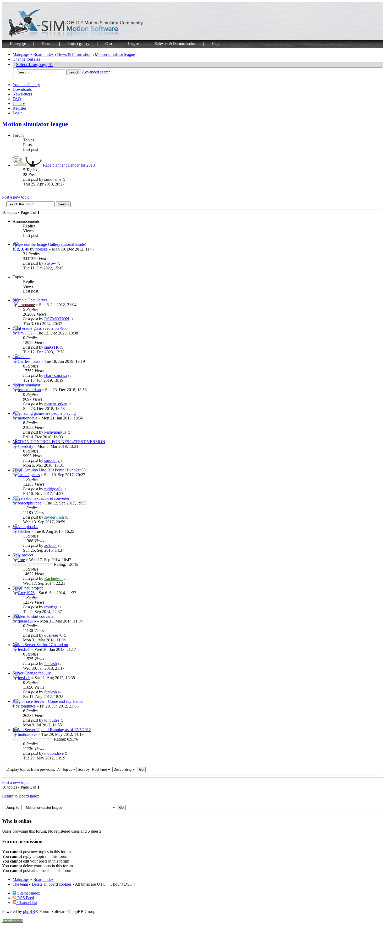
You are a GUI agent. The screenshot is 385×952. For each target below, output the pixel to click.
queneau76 (27, 621)
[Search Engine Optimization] (12, 921)
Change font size (26, 59)
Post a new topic (15, 197)
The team (20, 884)
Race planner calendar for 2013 (69, 165)
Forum (47, 44)
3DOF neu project (28, 588)
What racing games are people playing (44, 413)
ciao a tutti (21, 356)
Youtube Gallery (26, 84)
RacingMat (53, 578)
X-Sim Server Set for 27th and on (40, 644)
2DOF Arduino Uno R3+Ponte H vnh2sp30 (49, 470)
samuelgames (29, 474)
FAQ (17, 99)
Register (19, 108)
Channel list (26, 902)
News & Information (74, 54)
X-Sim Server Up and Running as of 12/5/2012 (52, 729)
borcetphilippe (29, 503)
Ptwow (50, 263)
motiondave (27, 418)
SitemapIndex (28, 893)
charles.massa (29, 361)
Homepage (18, 44)
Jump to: (13, 807)
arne (21, 559)
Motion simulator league (115, 54)
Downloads (22, 89)
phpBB (29, 911)
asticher (24, 531)
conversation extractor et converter (41, 498)
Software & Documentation (175, 44)
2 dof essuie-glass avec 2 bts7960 (40, 328)
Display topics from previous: (31, 769)
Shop (215, 44)
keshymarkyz (55, 432)
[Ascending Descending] (129, 769)
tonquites (28, 706)
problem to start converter (34, 616)
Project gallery (78, 44)
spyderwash (54, 517)
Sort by (84, 769)
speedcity (25, 446)
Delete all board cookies (52, 884)
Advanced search (96, 72)
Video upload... (25, 526)
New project (23, 555)
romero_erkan (29, 389)
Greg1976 (26, 593)
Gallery (19, 103)
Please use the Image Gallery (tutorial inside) (49, 244)
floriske (41, 249)
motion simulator (26, 385)
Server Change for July (32, 673)
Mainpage (21, 54)
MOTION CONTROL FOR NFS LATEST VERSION (59, 441)
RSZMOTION (56, 319)
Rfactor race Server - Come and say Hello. (48, 701)
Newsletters (22, 94)
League (133, 44)
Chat (108, 44)
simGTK (25, 333)
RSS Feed (25, 898)
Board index (43, 54)
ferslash (24, 649)
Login (18, 113)
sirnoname (52, 179)
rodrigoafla (53, 489)
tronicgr (50, 607)
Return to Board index (20, 796)
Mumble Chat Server (30, 300)
